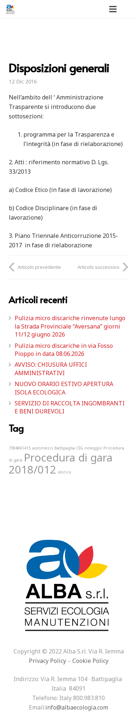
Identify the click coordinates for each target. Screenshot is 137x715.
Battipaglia (64, 448)
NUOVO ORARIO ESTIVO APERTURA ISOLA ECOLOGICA (64, 388)
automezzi (42, 448)
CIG (79, 448)
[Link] (10, 9)
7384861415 (20, 448)
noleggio (93, 448)
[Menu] (112, 9)
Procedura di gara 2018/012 (61, 463)
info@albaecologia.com (76, 707)
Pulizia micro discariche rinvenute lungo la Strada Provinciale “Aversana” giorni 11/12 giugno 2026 (70, 326)
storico (64, 472)
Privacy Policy (47, 661)
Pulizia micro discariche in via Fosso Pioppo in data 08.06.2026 (64, 350)
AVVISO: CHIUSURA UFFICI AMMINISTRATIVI (51, 369)
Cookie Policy (90, 661)
